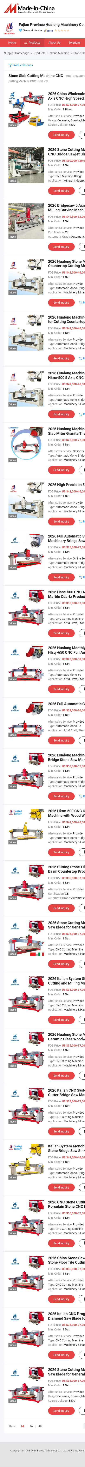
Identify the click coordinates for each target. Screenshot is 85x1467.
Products (34, 42)
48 (40, 1426)
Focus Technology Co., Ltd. (52, 1450)
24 (22, 1426)
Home (12, 42)
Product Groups (22, 65)
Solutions (74, 42)
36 (31, 1426)
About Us (54, 42)
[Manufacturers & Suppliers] (30, 8)
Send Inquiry (61, 135)
